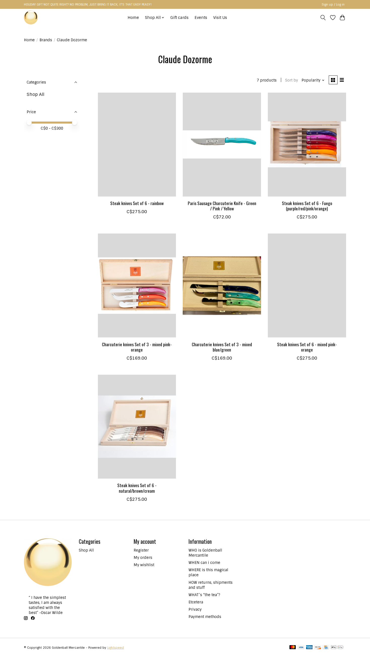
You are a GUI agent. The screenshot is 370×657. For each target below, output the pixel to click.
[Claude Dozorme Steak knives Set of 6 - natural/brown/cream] (137, 427)
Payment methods (205, 616)
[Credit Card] (326, 647)
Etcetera (196, 602)
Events (201, 17)
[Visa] (301, 647)
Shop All (35, 94)
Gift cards (179, 17)
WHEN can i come (204, 562)
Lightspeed (115, 648)
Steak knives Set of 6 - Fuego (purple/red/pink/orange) (307, 206)
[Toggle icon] (323, 17)
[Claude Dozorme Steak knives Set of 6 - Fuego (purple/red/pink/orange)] (307, 145)
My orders (143, 557)
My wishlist (144, 564)
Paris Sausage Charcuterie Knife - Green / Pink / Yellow (222, 206)
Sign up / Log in (333, 5)
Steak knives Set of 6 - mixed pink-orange (307, 347)
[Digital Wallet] (337, 647)
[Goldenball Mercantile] (31, 17)
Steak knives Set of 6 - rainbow (137, 203)
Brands (46, 40)
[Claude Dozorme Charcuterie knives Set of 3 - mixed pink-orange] (137, 285)
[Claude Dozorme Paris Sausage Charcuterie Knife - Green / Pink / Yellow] (222, 145)
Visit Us (220, 17)
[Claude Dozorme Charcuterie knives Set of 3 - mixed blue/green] (222, 285)
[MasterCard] (292, 647)
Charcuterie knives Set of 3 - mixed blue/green (222, 347)
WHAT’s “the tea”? (204, 594)
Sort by (291, 80)
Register (141, 550)
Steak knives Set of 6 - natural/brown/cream (137, 488)
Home (133, 17)
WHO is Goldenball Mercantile (205, 553)
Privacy (195, 609)
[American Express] (309, 647)
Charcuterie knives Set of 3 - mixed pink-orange (137, 347)
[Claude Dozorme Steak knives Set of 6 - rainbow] (137, 145)
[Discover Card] (317, 647)
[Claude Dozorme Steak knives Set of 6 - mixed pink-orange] (307, 285)
